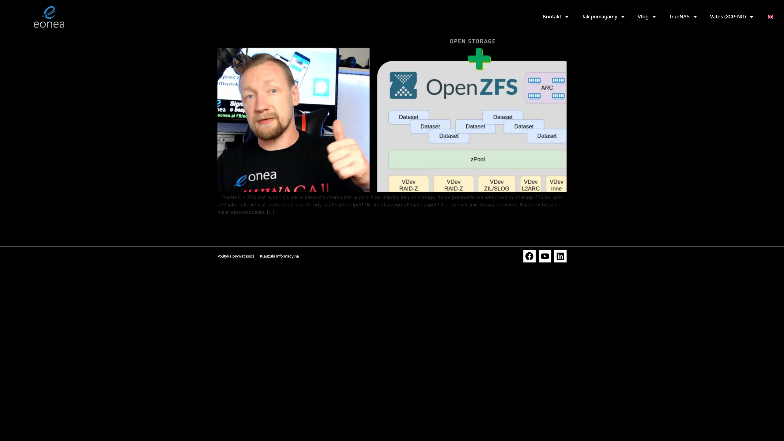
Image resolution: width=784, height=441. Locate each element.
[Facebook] (529, 256)
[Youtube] (545, 256)
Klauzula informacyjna (279, 256)
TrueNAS (679, 17)
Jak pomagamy (599, 17)
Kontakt (552, 17)
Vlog (643, 17)
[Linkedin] (560, 256)
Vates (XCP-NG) (728, 17)
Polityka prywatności (235, 256)
